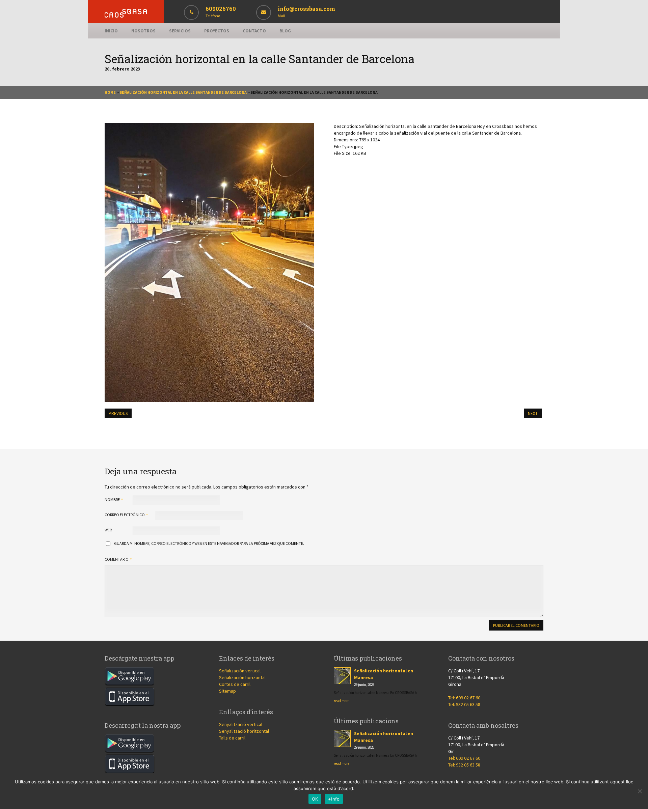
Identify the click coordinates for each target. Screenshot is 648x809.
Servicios (180, 31)
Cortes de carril (234, 684)
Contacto (254, 31)
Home (110, 92)
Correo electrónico (125, 514)
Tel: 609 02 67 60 (464, 698)
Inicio (111, 31)
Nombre (112, 499)
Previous (118, 413)
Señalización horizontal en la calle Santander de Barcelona (183, 92)
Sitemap (227, 691)
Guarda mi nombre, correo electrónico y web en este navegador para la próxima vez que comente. (209, 543)
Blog (285, 31)
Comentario (117, 559)
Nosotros (143, 31)
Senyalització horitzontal (244, 731)
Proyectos (216, 31)
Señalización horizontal (242, 677)
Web (108, 529)
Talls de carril (232, 738)
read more (341, 700)
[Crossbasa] (126, 16)
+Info (334, 799)
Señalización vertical (240, 671)
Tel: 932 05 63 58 (464, 704)
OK (315, 799)
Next (533, 413)
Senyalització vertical (240, 724)
